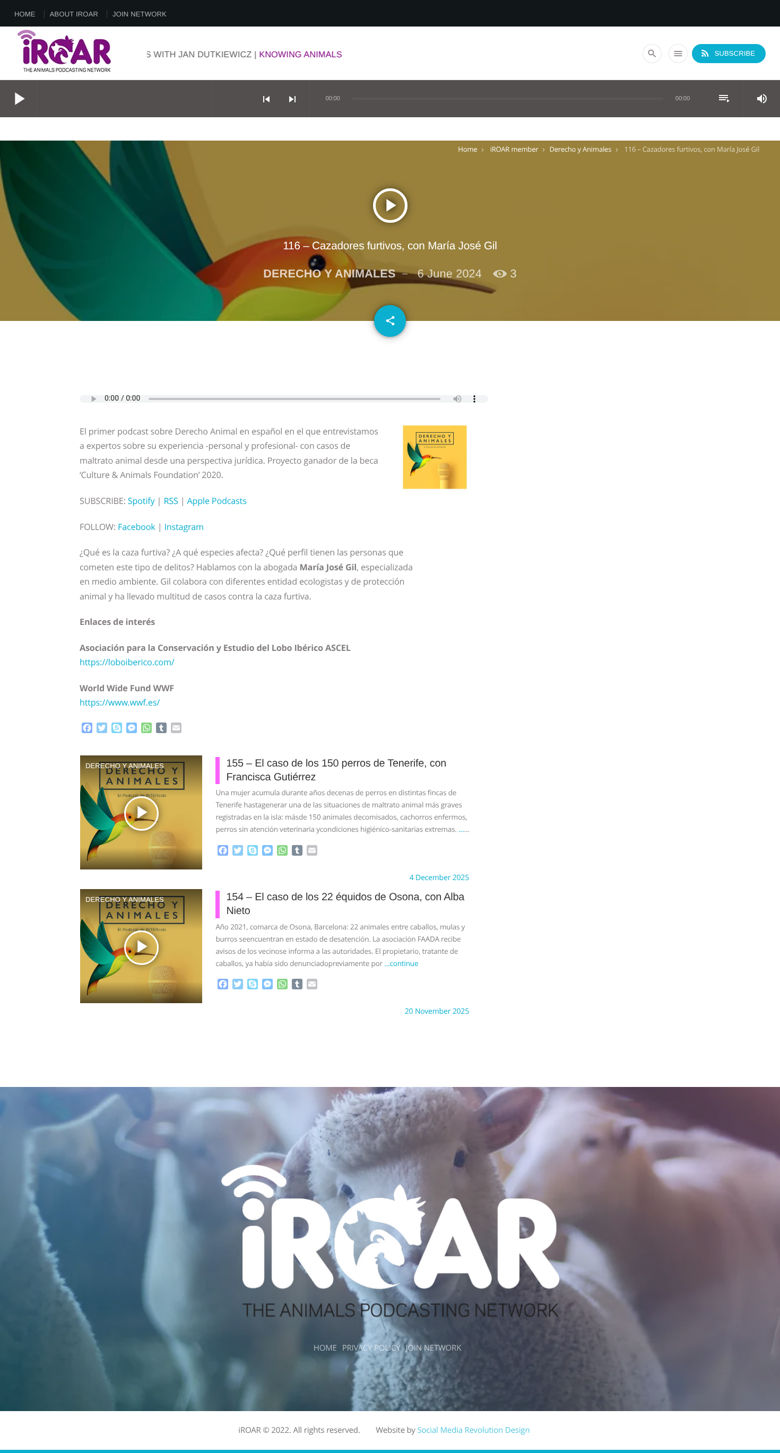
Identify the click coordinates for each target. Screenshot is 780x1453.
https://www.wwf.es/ (120, 702)
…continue (401, 963)
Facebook (136, 527)
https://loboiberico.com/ (127, 662)
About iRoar (74, 14)
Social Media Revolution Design (473, 1430)
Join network (139, 14)
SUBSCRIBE (727, 53)
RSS (170, 501)
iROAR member (514, 149)
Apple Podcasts (216, 501)
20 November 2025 (437, 1011)
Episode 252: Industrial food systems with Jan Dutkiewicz (211, 54)
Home (25, 14)
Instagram (183, 527)
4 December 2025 (439, 878)
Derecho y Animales (580, 149)
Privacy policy (371, 1348)
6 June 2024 (450, 273)
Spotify (141, 501)
